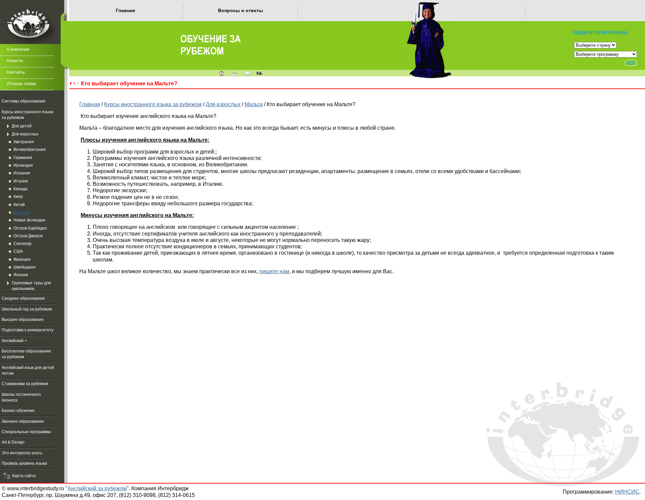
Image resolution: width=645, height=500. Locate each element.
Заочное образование (23, 421)
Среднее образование (23, 298)
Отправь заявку (21, 84)
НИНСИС (627, 492)
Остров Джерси (28, 236)
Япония (20, 275)
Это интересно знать (22, 453)
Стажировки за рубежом (25, 384)
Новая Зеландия (29, 220)
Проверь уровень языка (24, 463)
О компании (18, 49)
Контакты (16, 72)
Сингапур (22, 244)
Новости (15, 61)
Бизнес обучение (18, 411)
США (18, 251)
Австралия (23, 142)
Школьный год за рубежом (27, 309)
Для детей (22, 126)
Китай (19, 205)
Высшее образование (23, 320)
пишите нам (274, 271)
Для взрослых (25, 134)
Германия (22, 158)
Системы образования (23, 101)
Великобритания (29, 150)
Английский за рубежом (97, 488)
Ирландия (23, 165)
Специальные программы (26, 432)
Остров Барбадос (30, 228)
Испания (21, 173)
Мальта (21, 212)
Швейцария (24, 267)
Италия (20, 181)
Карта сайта (23, 476)
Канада (20, 189)
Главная (125, 10)
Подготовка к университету (27, 330)
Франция (22, 259)
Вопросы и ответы (240, 10)
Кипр (18, 197)
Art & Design (13, 442)
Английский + (14, 341)
